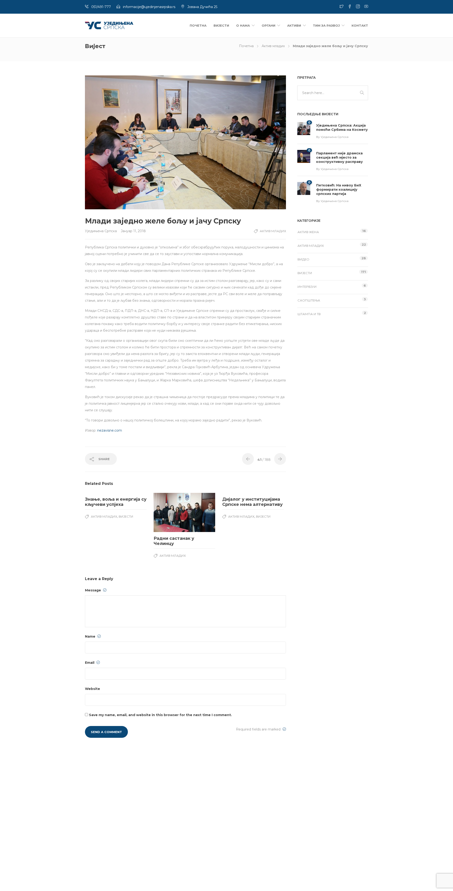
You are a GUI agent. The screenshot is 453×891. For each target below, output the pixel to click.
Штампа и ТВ (309, 314)
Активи (294, 25)
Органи (268, 25)
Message (93, 590)
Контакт (360, 25)
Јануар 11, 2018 (133, 231)
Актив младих (273, 46)
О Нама (243, 25)
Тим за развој (326, 25)
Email (90, 662)
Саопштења (309, 300)
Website (92, 689)
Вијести (221, 25)
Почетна (198, 25)
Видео (303, 259)
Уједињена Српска (101, 231)
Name (90, 636)
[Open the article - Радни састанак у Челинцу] (169, 512)
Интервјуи (307, 287)
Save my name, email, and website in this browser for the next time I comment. (160, 715)
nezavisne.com (109, 430)
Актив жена (308, 232)
